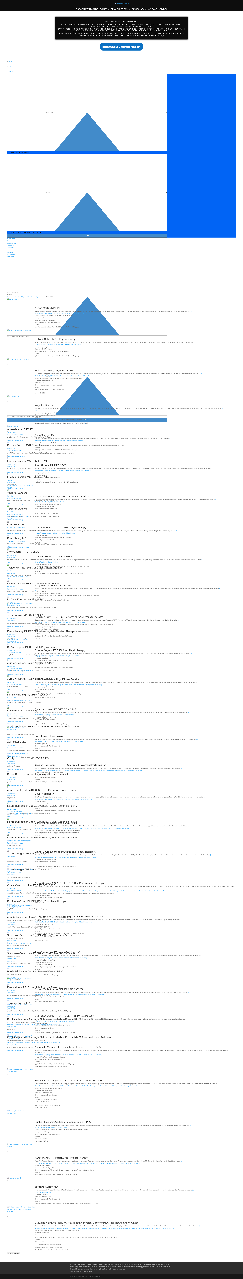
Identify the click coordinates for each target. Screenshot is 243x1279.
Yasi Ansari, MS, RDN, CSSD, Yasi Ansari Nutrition (62, 496)
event (27, 152)
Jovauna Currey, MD (46, 1186)
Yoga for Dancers (44, 405)
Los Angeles (19, 232)
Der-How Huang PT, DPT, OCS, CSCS (55, 709)
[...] (191, 311)
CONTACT (152, 9)
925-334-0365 (11, 432)
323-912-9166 (11, 448)
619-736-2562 (11, 618)
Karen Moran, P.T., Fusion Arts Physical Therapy (61, 1157)
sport (17, 152)
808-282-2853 (11, 940)
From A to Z (11, 297)
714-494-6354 (11, 555)
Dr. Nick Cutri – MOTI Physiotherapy (55, 339)
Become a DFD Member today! (121, 46)
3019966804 (11, 793)
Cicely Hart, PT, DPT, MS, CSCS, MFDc (56, 822)
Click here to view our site (15, 435)
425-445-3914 (11, 809)
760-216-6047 (11, 729)
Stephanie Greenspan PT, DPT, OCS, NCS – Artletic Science (68, 1080)
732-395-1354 (11, 977)
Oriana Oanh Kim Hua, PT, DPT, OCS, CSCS (59, 989)
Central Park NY (36, 232)
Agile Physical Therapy (14, 890)
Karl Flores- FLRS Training (49, 736)
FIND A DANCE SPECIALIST (87, 9)
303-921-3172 (11, 464)
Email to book (11, 571)
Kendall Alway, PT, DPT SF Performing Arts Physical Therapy (69, 616)
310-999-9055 (11, 777)
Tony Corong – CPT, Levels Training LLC (57, 952)
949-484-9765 (11, 666)
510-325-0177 (11, 761)
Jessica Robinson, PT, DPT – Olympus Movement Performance (70, 764)
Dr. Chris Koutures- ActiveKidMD (53, 556)
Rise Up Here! (11, 1027)
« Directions (11, 440)
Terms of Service (75, 1271)
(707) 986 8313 (11, 745)
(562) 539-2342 (11, 856)
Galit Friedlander (44, 793)
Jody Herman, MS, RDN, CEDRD (53, 585)
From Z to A (18, 297)
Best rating (34, 297)
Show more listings (13, 1253)
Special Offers (26, 297)
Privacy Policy (87, 1271)
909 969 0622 (11, 714)
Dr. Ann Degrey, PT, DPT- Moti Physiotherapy (60, 650)
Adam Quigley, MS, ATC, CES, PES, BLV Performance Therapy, (69, 883)
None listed (10, 496)
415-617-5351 (11, 634)
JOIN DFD (163, 9)
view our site (11, 466)
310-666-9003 (11, 922)
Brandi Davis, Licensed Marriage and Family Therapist (65, 851)
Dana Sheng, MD (44, 435)
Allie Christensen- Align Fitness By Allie (57, 679)
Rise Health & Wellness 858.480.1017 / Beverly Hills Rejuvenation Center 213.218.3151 (33, 1024)
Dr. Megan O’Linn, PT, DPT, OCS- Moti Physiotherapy (64, 1015)
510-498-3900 (11, 888)
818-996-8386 (11, 698)
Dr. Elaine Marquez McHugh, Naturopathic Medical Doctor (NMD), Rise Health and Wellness (86, 1222)
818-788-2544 (11, 990)
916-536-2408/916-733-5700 (16, 528)
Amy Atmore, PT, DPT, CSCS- (51, 465)
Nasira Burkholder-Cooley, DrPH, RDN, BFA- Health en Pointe (69, 916)
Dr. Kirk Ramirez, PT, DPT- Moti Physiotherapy (60, 527)
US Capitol (27, 232)
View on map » (19, 440)
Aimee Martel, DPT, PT (47, 307)
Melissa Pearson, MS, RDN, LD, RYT (55, 370)
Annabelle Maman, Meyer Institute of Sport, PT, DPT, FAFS (68, 1047)
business (22, 152)
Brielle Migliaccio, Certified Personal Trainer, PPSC (63, 1121)
